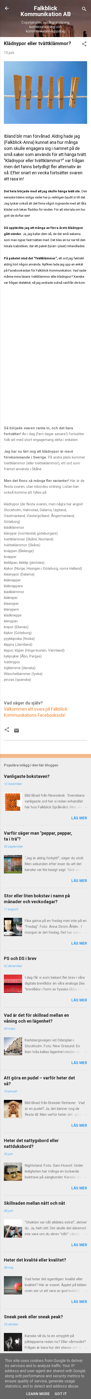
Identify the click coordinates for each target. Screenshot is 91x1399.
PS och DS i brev (20, 958)
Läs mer (79, 818)
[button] (84, 45)
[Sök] (84, 9)
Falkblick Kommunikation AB (45, 11)
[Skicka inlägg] (16, 732)
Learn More (38, 1394)
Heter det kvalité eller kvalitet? (35, 1259)
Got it (61, 1394)
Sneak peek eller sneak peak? (33, 1316)
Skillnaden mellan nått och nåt (34, 1203)
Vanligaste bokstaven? (27, 776)
